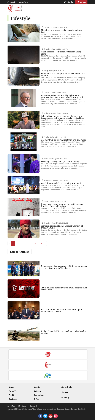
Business (13, 399)
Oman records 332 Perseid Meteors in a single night (61, 52)
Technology (39, 395)
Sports (37, 387)
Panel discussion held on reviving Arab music (61, 183)
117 (34, 243)
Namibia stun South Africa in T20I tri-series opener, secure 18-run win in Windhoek (64, 267)
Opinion (37, 391)
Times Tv (13, 391)
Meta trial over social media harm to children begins (61, 31)
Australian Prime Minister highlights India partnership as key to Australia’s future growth (62, 96)
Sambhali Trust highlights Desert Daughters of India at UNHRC (62, 227)
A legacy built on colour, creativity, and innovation (63, 140)
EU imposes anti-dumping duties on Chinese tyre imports (63, 74)
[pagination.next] (45, 243)
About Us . (11, 406)
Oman (11, 387)
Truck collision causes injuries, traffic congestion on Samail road (64, 288)
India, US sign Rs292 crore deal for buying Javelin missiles (63, 332)
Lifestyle (64, 392)
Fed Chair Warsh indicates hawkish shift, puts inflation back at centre (61, 310)
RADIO (82, 2)
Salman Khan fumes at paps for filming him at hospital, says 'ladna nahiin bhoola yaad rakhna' (62, 117)
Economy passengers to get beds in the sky (60, 161)
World (11, 395)
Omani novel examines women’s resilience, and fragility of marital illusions (62, 205)
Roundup (65, 398)
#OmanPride (66, 387)
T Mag (36, 399)
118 (40, 243)
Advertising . (22, 406)
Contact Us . (34, 406)
